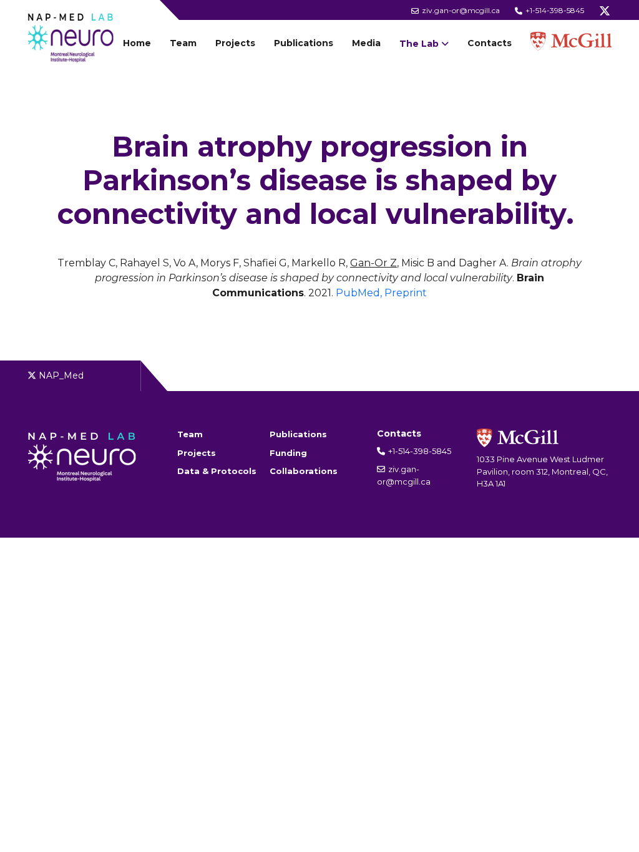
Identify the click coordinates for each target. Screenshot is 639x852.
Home (137, 43)
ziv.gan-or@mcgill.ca (460, 10)
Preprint (405, 293)
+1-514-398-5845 (554, 10)
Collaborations (304, 471)
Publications (303, 43)
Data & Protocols (216, 471)
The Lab (419, 43)
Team (183, 43)
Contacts (489, 43)
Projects (235, 43)
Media (366, 43)
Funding (288, 453)
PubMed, (359, 293)
